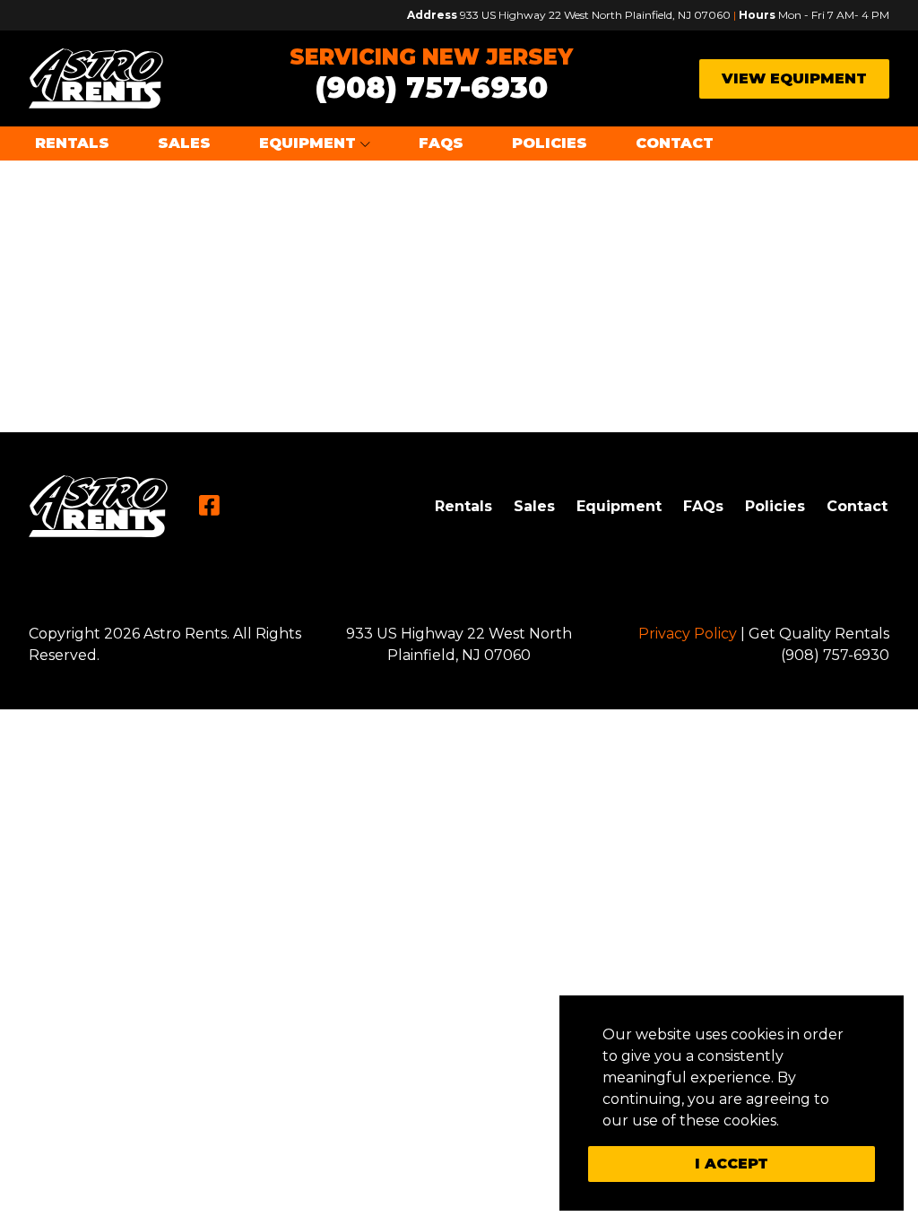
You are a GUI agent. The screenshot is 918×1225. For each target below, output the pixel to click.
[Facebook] (209, 506)
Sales (184, 143)
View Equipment (794, 78)
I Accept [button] (731, 1163)
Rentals (72, 143)
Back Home (459, 278)
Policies (549, 143)
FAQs (441, 143)
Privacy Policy (687, 633)
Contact (675, 143)
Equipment (307, 143)
